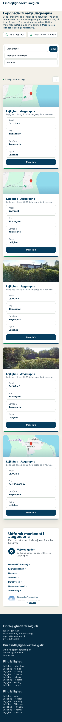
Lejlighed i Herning (12, 701)
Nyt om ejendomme (13, 652)
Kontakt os (8, 655)
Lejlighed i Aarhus (12, 668)
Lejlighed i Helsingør (13, 709)
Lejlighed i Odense (12, 674)
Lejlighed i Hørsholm (13, 707)
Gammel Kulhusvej (18, 564)
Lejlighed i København (14, 666)
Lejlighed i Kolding (12, 682)
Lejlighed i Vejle (11, 696)
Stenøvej (12, 573)
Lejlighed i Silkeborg (13, 704)
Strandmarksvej (16, 586)
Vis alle (32, 602)
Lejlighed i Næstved (13, 712)
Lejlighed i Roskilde (12, 698)
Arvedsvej (13, 590)
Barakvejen (14, 581)
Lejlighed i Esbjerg (12, 677)
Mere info (31, 162)
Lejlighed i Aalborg (12, 671)
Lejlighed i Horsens (12, 685)
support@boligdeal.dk (14, 636)
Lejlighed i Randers (12, 679)
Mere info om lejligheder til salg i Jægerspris (29, 26)
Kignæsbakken (16, 568)
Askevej (12, 577)
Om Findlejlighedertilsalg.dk (17, 649)
